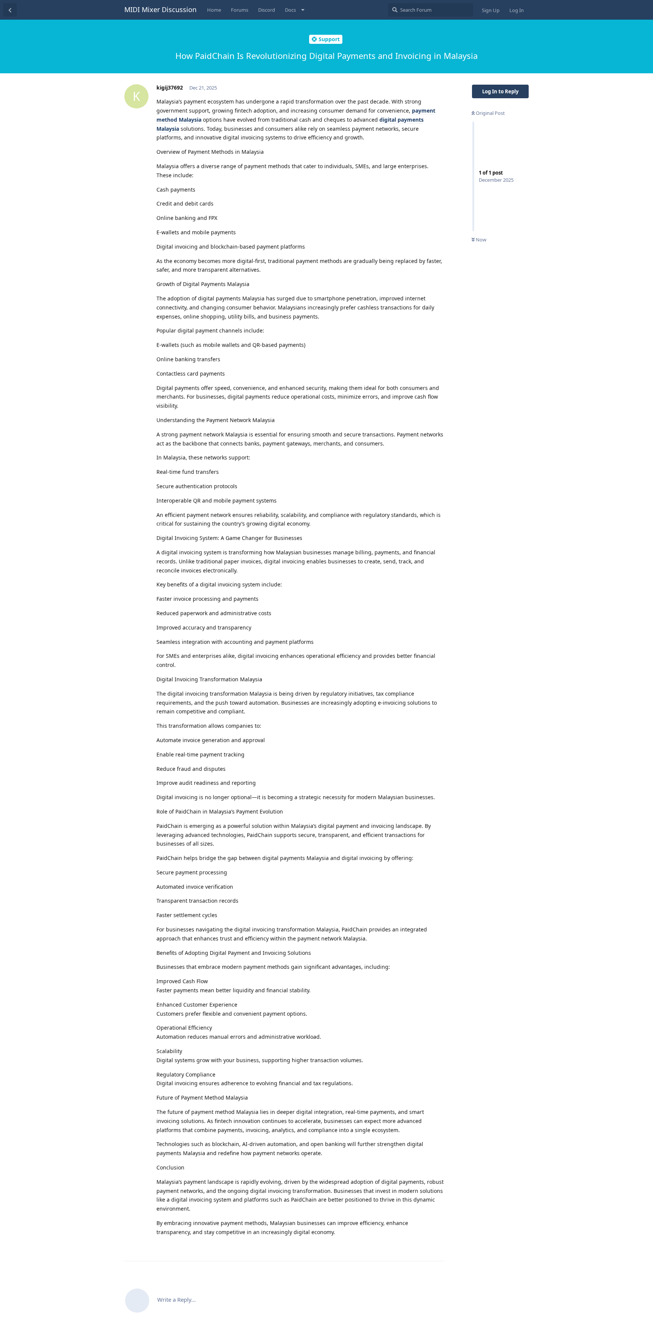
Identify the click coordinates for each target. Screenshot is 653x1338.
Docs (290, 9)
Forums (239, 9)
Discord (266, 9)
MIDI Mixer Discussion (160, 9)
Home (214, 9)
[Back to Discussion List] (10, 10)
